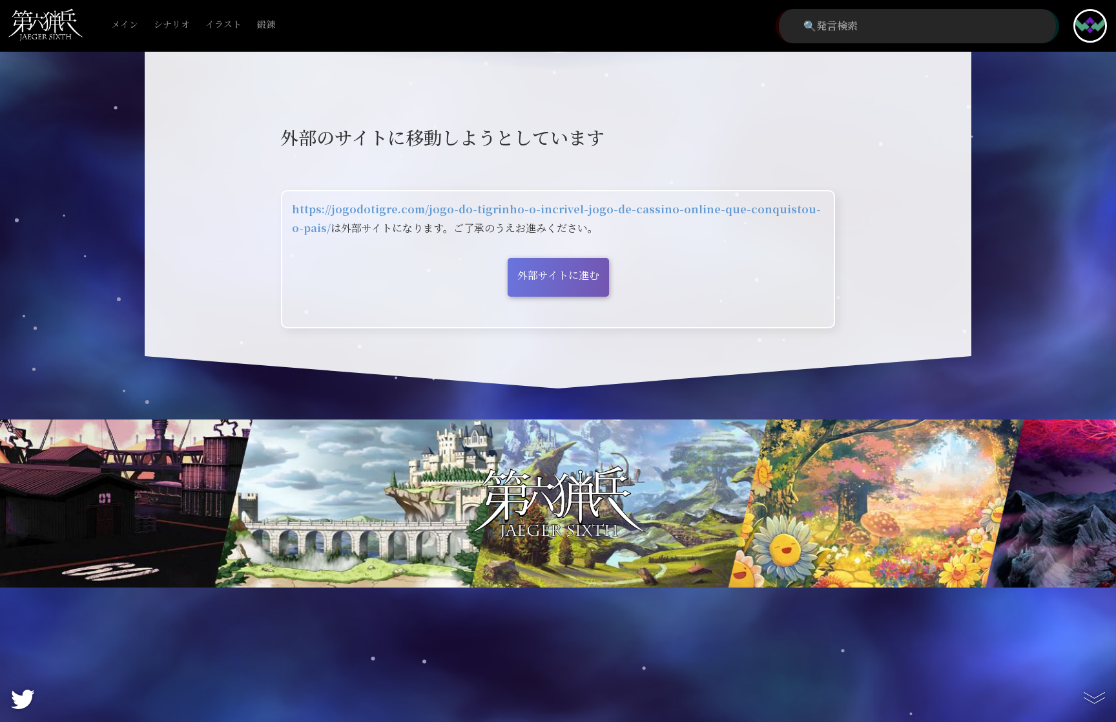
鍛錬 (266, 25)
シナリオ (172, 25)
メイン (124, 25)
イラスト (223, 25)
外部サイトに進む (558, 276)
